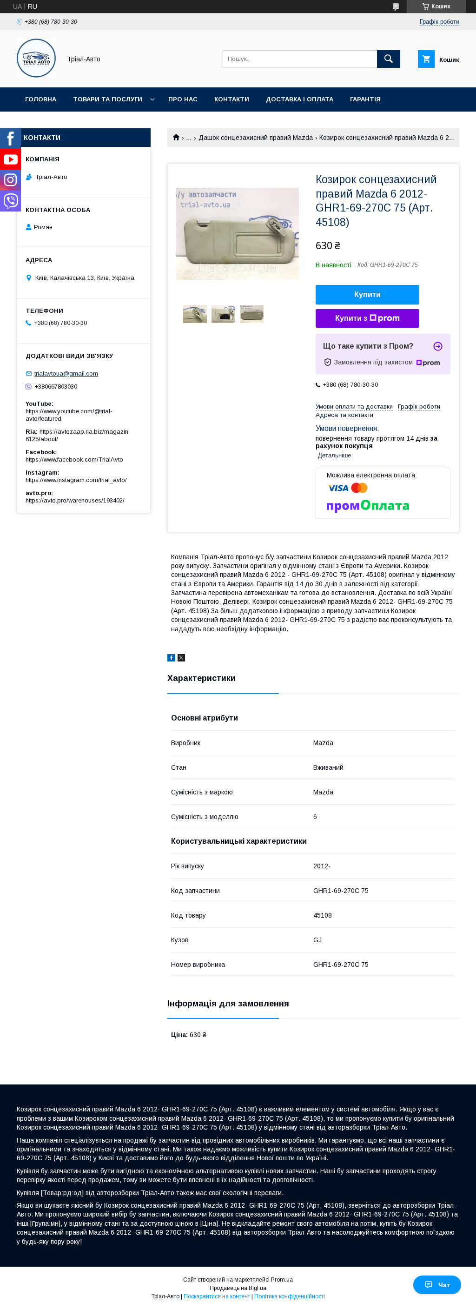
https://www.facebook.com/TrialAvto (74, 459)
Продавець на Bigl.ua (238, 1288)
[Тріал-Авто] (36, 75)
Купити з (351, 318)
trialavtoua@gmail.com (66, 373)
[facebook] (171, 659)
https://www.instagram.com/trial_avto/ (76, 479)
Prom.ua (282, 1279)
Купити (367, 294)
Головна (40, 99)
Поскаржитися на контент (217, 1296)
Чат (444, 1285)
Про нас (183, 99)
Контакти (231, 99)
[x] (181, 659)
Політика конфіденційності (289, 1296)
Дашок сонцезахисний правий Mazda (255, 137)
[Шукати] (388, 59)
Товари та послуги (107, 99)
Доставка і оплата (299, 99)
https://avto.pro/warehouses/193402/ (75, 500)
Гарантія (365, 99)
